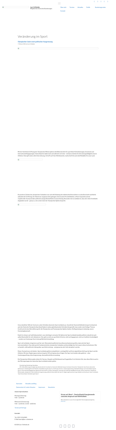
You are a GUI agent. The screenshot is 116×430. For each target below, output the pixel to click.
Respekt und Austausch (83, 372)
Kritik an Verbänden (53, 370)
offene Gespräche (85, 370)
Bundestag (29, 365)
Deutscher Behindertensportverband (61, 367)
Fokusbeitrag (22, 365)
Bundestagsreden (100, 7)
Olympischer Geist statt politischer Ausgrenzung (35, 42)
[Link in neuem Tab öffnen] (94, 1)
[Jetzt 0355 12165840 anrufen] (111, 1)
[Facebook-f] (61, 426)
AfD (20, 367)
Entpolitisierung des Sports (45, 368)
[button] (59, 3)
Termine (71, 7)
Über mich (63, 7)
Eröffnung (55, 368)
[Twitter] (65, 426)
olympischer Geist (29, 372)
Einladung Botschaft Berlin (31, 368)
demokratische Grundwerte (45, 367)
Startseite (19, 383)
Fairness (61, 368)
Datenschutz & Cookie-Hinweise (25, 387)
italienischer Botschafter (41, 370)
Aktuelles (80, 7)
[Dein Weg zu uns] (114, 1)
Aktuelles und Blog (30, 383)
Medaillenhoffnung (75, 370)
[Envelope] (77, 426)
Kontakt (62, 11)
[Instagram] (73, 426)
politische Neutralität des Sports (55, 372)
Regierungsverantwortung (70, 372)
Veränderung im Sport (33, 373)
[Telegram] (69, 426)
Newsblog (35, 365)
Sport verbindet (94, 372)
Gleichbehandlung (78, 368)
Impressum (41, 387)
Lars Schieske (35, 7)
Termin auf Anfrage (20, 408)
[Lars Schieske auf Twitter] (98, 1)
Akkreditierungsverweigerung (29, 367)
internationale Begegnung (28, 370)
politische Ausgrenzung (40, 372)
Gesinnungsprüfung (68, 368)
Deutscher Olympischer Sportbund (80, 367)
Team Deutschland (22, 373)
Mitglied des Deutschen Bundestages (41, 8)
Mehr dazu (63, 401)
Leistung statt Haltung (64, 370)
